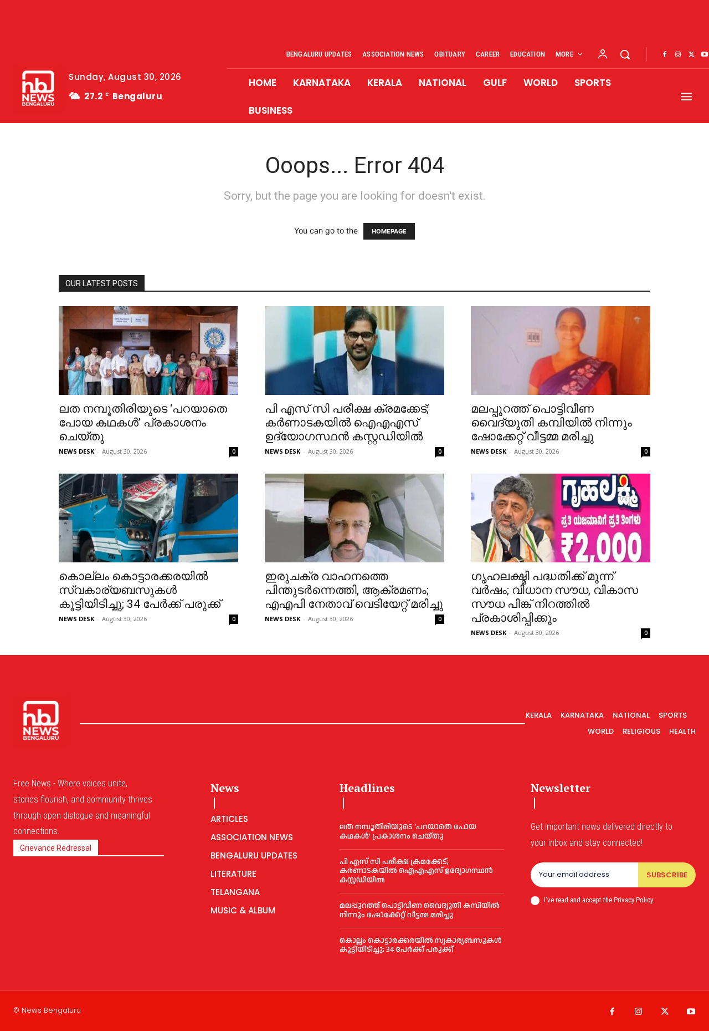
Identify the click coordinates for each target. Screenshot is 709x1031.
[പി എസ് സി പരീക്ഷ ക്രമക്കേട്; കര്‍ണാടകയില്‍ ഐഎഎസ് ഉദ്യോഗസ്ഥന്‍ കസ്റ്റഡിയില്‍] (354, 350)
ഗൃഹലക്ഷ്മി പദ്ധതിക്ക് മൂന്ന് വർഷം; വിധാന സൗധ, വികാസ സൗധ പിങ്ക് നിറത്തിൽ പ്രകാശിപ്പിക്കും (554, 597)
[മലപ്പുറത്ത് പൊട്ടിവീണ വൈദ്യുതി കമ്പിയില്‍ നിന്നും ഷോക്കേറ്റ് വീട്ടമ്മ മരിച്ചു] (560, 350)
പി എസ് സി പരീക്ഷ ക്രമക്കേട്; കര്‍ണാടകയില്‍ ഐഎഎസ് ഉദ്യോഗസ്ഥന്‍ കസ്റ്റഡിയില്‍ (347, 422)
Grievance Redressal (55, 848)
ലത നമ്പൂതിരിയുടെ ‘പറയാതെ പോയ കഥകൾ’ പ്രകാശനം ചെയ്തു (143, 422)
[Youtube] (691, 1012)
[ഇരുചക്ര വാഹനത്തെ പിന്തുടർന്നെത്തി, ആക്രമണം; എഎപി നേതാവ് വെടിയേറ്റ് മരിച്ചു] (354, 518)
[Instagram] (678, 55)
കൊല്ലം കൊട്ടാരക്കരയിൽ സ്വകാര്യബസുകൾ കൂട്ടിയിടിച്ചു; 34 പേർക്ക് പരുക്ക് (139, 590)
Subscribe (666, 875)
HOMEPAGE (389, 231)
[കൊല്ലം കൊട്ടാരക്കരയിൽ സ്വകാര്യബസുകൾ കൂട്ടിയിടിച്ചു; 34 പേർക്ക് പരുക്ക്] (148, 518)
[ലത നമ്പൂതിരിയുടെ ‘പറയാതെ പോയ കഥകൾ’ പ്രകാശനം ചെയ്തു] (148, 350)
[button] (625, 54)
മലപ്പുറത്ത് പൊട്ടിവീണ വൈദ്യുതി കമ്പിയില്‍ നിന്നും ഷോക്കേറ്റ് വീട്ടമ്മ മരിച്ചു (551, 422)
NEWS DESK (76, 451)
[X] (691, 55)
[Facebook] (664, 55)
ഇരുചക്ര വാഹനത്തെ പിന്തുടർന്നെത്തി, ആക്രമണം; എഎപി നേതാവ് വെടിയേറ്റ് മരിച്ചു (354, 590)
